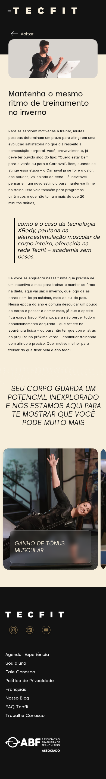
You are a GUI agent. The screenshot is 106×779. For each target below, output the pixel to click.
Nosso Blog (17, 698)
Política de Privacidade (29, 680)
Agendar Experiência (27, 654)
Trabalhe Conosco (25, 715)
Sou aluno (15, 663)
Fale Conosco (20, 671)
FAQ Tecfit (17, 706)
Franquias (15, 689)
